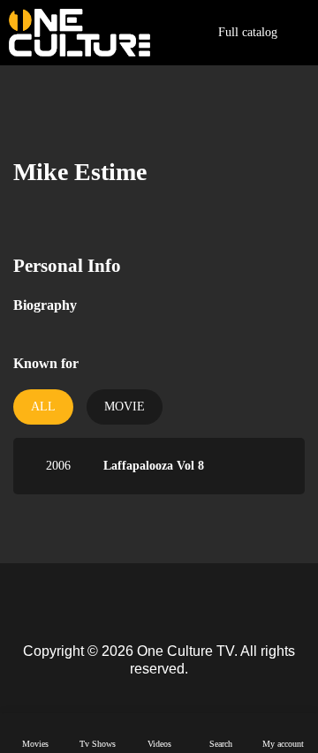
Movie (124, 406)
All (43, 406)
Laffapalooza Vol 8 (153, 465)
